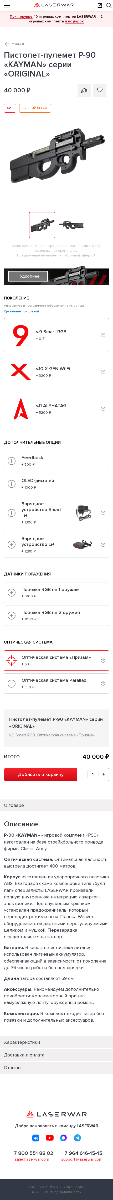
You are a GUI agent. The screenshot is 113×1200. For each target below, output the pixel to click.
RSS (35, 1192)
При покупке (21, 16)
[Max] (63, 1138)
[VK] (35, 1138)
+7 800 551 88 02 (32, 1153)
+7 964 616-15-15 (81, 1153)
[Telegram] (77, 1138)
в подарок (74, 21)
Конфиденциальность (62, 1192)
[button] (104, 108)
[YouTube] (49, 1138)
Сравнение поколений (21, 311)
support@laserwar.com (81, 1159)
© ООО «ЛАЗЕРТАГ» (67, 1187)
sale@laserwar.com (32, 1159)
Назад (18, 43)
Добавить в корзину (41, 774)
